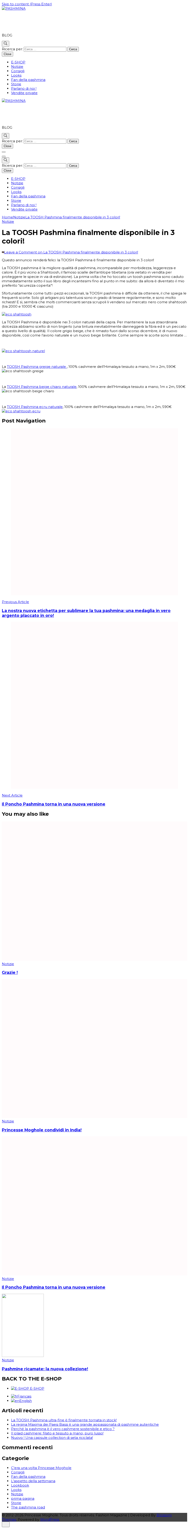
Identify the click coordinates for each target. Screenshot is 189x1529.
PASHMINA (21, 22)
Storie (16, 84)
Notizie (17, 66)
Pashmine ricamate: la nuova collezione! (45, 1368)
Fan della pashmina (28, 79)
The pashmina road (28, 1507)
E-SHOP (18, 62)
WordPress (49, 1519)
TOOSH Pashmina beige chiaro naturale (42, 386)
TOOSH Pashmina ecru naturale (35, 407)
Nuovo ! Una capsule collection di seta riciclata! (52, 1437)
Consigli (17, 71)
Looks (16, 75)
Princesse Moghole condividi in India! (42, 1129)
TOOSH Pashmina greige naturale (37, 366)
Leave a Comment (71, 252)
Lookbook (20, 1485)
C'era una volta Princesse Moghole (41, 1468)
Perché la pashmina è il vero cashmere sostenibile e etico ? (63, 1429)
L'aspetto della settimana (33, 1481)
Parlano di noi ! (23, 88)
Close (7, 54)
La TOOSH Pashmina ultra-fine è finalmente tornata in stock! (64, 1420)
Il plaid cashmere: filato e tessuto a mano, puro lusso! (57, 1433)
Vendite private (24, 93)
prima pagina (22, 1498)
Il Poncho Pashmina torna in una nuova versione (53, 1287)
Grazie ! (10, 972)
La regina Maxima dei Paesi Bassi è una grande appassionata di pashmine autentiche (85, 1424)
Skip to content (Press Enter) (27, 4)
